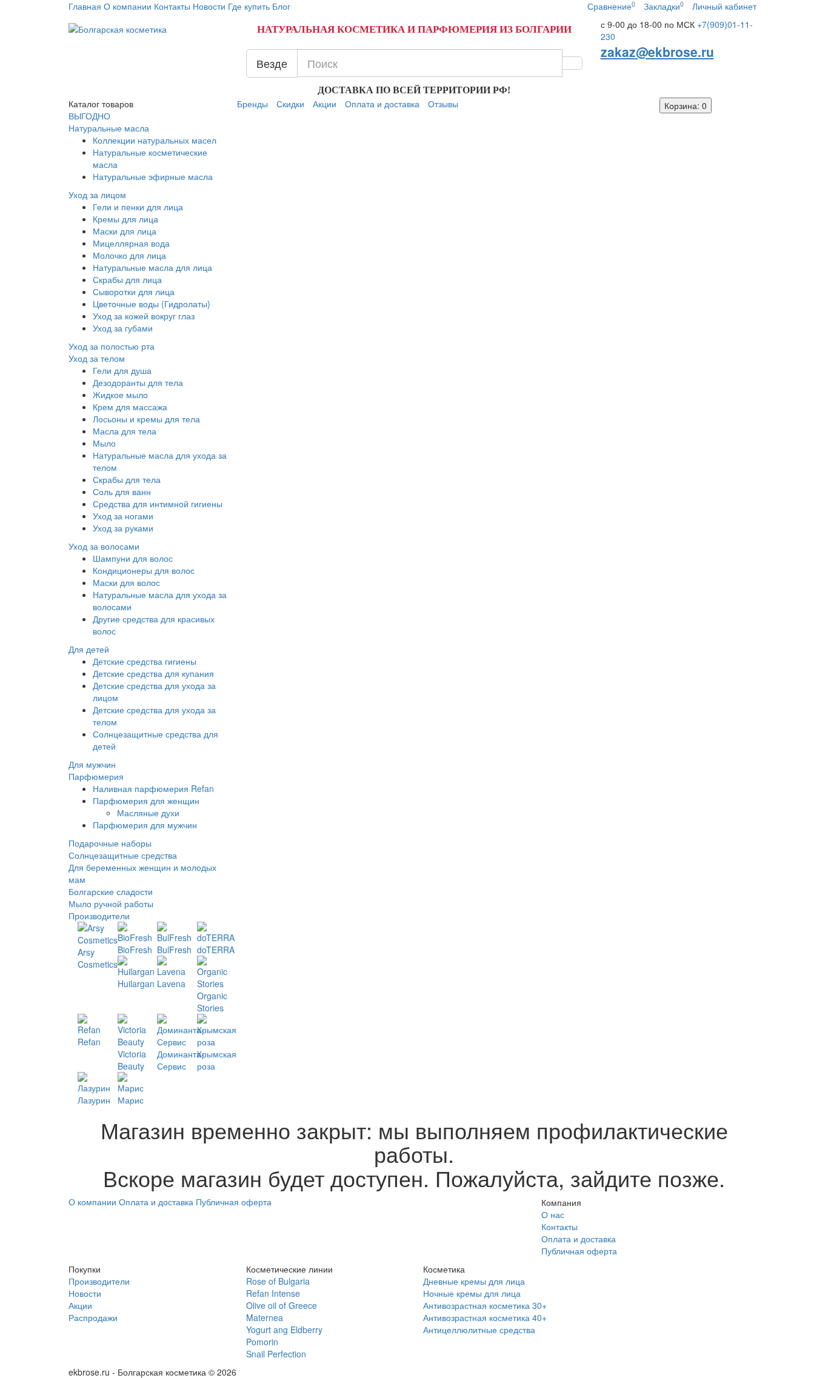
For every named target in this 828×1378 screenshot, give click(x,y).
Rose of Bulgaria (278, 1281)
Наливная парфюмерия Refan (153, 788)
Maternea (264, 1317)
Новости (209, 6)
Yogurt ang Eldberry (284, 1329)
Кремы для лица (125, 219)
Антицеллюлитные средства (479, 1329)
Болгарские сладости (110, 891)
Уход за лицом (97, 194)
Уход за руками (123, 528)
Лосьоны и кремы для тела (146, 419)
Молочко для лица (129, 255)
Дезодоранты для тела (138, 382)
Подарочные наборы (110, 843)
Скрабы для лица (127, 279)
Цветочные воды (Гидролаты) (151, 304)
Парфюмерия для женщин (146, 800)
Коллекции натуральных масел (154, 140)
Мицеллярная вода (131, 243)
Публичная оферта (234, 1202)
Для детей (88, 649)
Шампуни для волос (133, 558)
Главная (86, 6)
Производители (99, 916)
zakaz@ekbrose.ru (657, 51)
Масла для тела (124, 431)
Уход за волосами (103, 546)
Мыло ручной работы (110, 903)
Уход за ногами (123, 516)
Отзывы (443, 104)
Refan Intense (273, 1293)
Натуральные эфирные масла (153, 176)
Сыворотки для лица (134, 291)
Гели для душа (122, 370)
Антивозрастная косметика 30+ (485, 1305)
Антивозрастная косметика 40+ (485, 1317)
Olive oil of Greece (281, 1305)
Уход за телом (96, 358)
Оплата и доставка (382, 104)
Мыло (104, 443)
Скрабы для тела (127, 479)
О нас (552, 1214)
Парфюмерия (96, 776)
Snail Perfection (276, 1354)
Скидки (290, 104)
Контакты (172, 6)
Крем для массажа (130, 407)
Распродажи (93, 1317)
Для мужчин (92, 764)
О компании (128, 6)
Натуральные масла (108, 128)
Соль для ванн (122, 491)
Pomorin (262, 1342)
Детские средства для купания (153, 673)
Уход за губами (123, 328)
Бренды (252, 104)
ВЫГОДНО (89, 116)
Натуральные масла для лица (152, 267)
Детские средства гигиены (144, 661)
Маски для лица (124, 231)
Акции (324, 104)
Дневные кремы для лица (474, 1281)
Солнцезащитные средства (122, 855)
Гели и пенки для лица (138, 207)
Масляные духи (148, 813)
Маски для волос (126, 582)
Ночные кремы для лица (472, 1293)
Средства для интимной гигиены (157, 504)
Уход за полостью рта (111, 346)
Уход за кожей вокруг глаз (144, 316)
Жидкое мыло (120, 394)
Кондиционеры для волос (144, 570)
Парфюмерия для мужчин (145, 825)
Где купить (249, 6)
